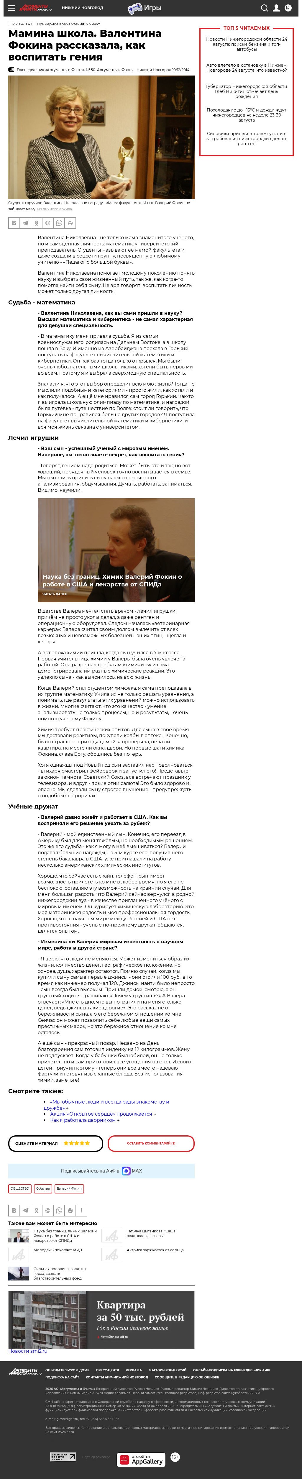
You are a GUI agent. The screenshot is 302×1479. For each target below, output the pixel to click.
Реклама (134, 1370)
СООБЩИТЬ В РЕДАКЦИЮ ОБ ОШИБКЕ (187, 1377)
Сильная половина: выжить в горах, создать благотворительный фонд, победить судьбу (47, 1276)
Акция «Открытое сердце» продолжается (101, 1114)
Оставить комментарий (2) (151, 1143)
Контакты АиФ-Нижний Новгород (117, 1377)
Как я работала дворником (83, 1120)
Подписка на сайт (62, 1377)
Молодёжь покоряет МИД (58, 1250)
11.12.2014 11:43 (20, 24)
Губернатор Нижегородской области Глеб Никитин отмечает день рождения (246, 91)
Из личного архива (54, 209)
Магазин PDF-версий (167, 1370)
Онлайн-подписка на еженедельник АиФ (231, 1370)
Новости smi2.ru (27, 1351)
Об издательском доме (67, 1370)
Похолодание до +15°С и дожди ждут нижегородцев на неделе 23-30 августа (246, 115)
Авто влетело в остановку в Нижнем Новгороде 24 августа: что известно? (246, 68)
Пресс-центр (107, 1370)
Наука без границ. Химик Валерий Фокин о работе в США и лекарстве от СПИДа (112, 580)
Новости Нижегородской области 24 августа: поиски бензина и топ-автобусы (246, 44)
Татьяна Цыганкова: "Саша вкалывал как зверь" (151, 1233)
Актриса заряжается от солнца (155, 1250)
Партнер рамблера (96, 1457)
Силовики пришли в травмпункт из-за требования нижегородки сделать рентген (246, 138)
